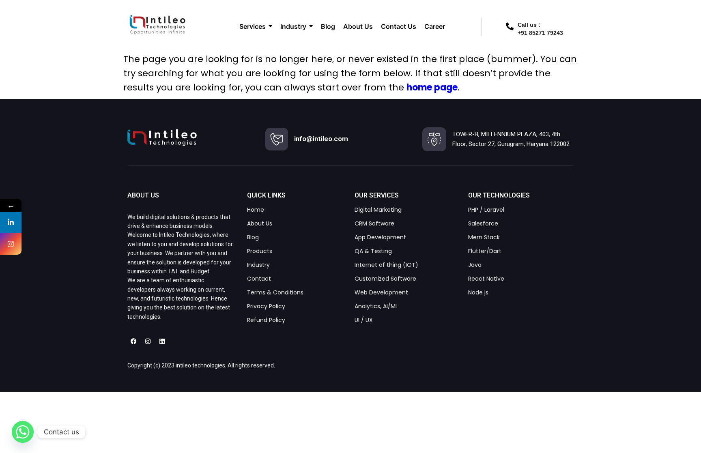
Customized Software (385, 279)
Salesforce (483, 223)
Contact (259, 279)
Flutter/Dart (484, 251)
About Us (259, 223)
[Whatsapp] (23, 432)
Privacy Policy (266, 306)
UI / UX (364, 320)
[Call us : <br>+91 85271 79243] (510, 26)
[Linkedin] (162, 341)
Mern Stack (484, 237)
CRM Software (374, 223)
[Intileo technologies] (162, 137)
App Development (380, 237)
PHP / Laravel (486, 210)
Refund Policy (266, 320)
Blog (253, 237)
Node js (478, 292)
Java (475, 265)
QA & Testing (373, 251)
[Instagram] (148, 341)
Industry (258, 265)
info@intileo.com (321, 139)
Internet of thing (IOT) (386, 265)
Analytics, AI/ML (376, 306)
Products (259, 251)
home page (432, 87)
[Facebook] (133, 341)
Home (255, 210)
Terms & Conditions (275, 292)
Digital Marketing (378, 210)
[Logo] (157, 24)
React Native (486, 279)
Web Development (381, 292)
